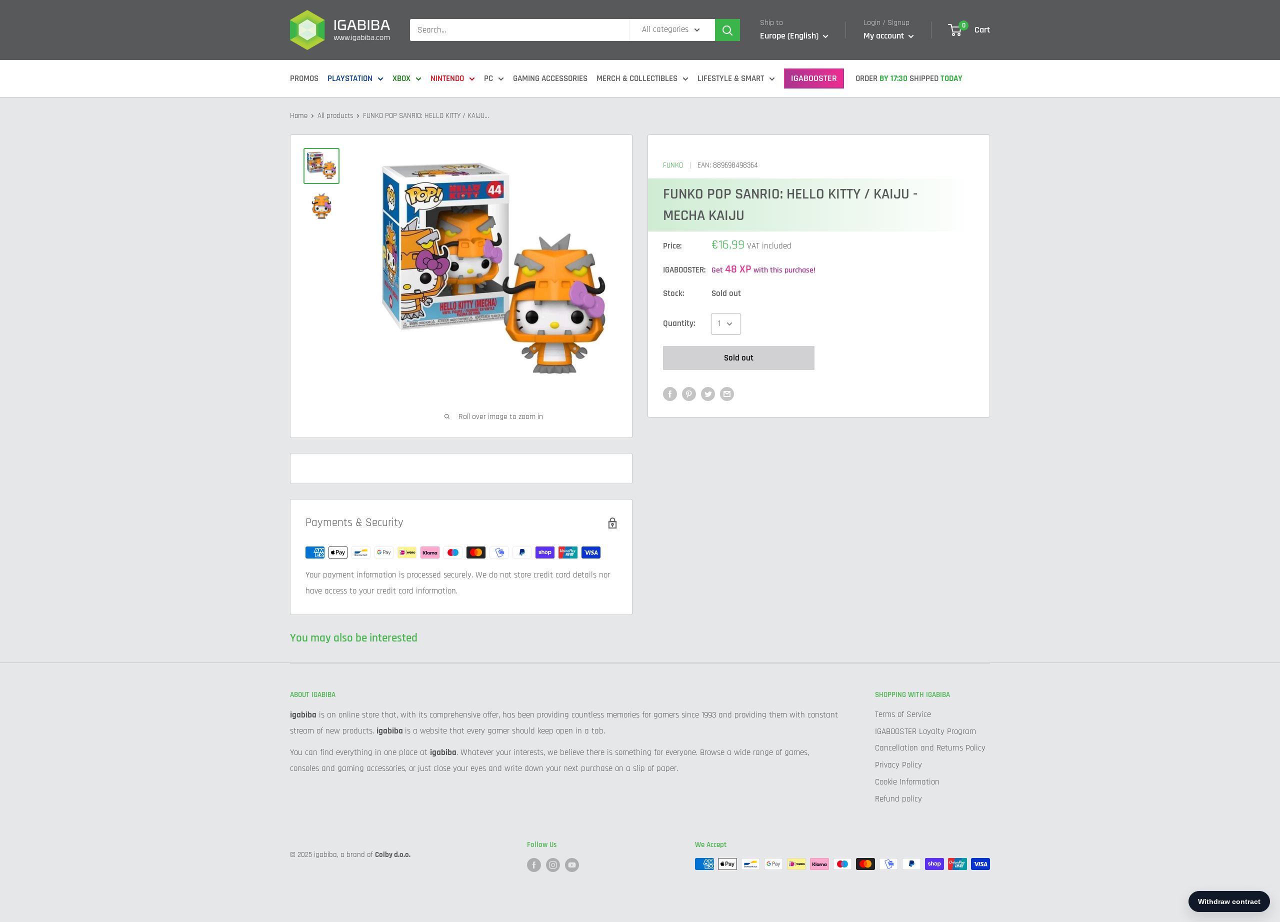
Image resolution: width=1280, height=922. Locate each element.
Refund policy (898, 799)
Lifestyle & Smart (731, 78)
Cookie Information (907, 782)
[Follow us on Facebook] (534, 865)
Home (299, 115)
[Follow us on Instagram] (553, 865)
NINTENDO (447, 78)
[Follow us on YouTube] (572, 865)
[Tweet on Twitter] (708, 394)
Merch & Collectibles (637, 78)
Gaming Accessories (550, 78)
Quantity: (679, 323)
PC (488, 78)
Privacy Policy (898, 765)
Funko (673, 165)
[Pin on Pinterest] (689, 394)
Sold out (739, 358)
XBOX (401, 78)
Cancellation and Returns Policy (930, 748)
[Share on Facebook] (670, 394)
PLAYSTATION (350, 78)
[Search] (727, 30)
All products (335, 115)
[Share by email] (727, 394)
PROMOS (304, 78)
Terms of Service (903, 714)
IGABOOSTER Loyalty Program (925, 731)
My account (885, 36)
